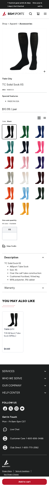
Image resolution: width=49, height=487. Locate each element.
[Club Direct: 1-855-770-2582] (5, 447)
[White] (24, 178)
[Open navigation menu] (44, 13)
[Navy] (24, 147)
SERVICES (8, 371)
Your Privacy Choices (11, 474)
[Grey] (9, 178)
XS (9, 229)
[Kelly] (24, 132)
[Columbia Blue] (24, 193)
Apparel (13, 23)
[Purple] (40, 162)
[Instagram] (16, 408)
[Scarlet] (9, 162)
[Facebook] (5, 408)
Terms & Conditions (22, 471)
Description (11, 257)
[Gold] (24, 209)
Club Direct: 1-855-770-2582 (24, 447)
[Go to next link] (46, 4)
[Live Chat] (5, 429)
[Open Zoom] (44, 71)
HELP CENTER (11, 392)
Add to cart (24, 481)
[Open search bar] (30, 13)
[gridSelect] (39, 118)
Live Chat (14, 429)
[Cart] (38, 13)
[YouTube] (22, 408)
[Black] (9, 132)
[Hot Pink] (40, 147)
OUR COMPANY (11, 385)
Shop (4, 23)
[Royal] (40, 132)
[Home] (13, 14)
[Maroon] (40, 178)
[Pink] (24, 162)
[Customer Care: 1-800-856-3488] (5, 438)
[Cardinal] (9, 209)
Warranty (9, 287)
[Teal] (9, 147)
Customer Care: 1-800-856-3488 (26, 438)
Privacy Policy (7, 471)
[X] (11, 408)
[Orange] (9, 193)
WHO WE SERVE (12, 378)
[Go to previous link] (3, 4)
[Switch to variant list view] (44, 118)
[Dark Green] (40, 193)
